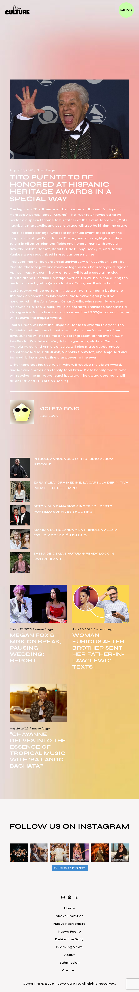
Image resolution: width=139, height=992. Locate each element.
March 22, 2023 (21, 629)
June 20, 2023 (82, 629)
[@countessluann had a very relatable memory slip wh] (120, 852)
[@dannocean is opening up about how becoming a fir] (39, 852)
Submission (70, 963)
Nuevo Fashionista (69, 924)
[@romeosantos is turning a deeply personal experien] (100, 852)
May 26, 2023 (19, 728)
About (69, 955)
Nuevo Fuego (46, 170)
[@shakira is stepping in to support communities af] (79, 852)
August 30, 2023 (21, 170)
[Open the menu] (126, 10)
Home (69, 908)
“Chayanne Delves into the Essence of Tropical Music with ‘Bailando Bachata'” (38, 750)
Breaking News (69, 947)
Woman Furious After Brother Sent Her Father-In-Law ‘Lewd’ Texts (98, 651)
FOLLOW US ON (44, 826)
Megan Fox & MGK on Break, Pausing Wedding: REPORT (35, 648)
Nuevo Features (69, 916)
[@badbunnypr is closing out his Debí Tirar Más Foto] (59, 852)
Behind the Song (69, 939)
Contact (69, 970)
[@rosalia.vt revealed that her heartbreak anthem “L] (19, 852)
